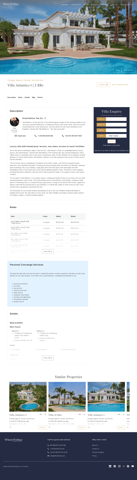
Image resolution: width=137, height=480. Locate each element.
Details (27, 97)
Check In (101, 119)
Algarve (19, 80)
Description (11, 97)
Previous (2, 37)
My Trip (86, 4)
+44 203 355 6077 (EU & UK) (58, 452)
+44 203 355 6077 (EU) (73, 136)
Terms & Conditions (98, 452)
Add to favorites (118, 84)
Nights (101, 130)
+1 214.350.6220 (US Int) (57, 449)
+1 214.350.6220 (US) (45, 136)
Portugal (11, 80)
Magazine (105, 4)
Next (135, 37)
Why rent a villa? (99, 440)
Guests (101, 135)
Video (117, 70)
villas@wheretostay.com (57, 456)
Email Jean (22, 136)
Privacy (94, 456)
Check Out (101, 124)
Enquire (111, 141)
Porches (27, 80)
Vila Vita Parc (37, 80)
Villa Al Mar (55, 414)
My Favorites (95, 4)
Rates (20, 97)
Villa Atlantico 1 (96, 414)
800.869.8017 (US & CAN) (58, 445)
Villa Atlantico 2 (18, 414)
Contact (102, 84)
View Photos (128, 70)
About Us (95, 445)
